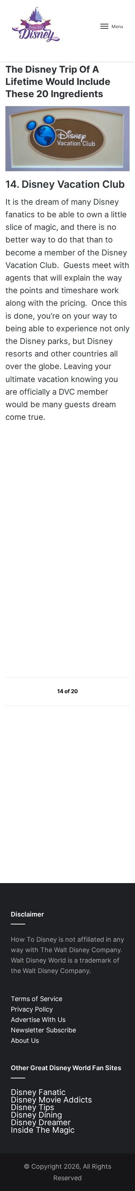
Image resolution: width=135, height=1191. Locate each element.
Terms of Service (36, 999)
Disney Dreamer (41, 1122)
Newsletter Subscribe (43, 1030)
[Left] (40, 690)
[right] (95, 690)
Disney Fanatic (38, 1092)
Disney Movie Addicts (51, 1099)
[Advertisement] (59, 602)
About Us (25, 1040)
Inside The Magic (43, 1130)
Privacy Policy (32, 1009)
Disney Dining (36, 1114)
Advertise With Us (38, 1019)
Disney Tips (32, 1107)
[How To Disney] (36, 24)
